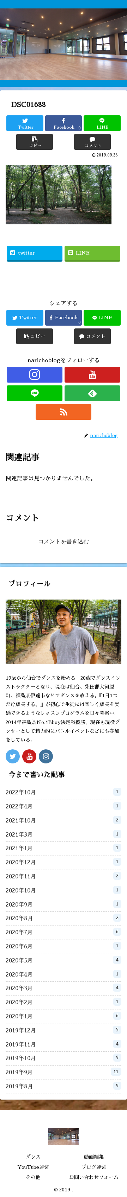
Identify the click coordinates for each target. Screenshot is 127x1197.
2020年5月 (62, 961)
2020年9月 (62, 905)
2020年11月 (62, 876)
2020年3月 (62, 988)
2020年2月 (62, 1002)
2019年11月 (62, 1045)
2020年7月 (62, 932)
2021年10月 (62, 821)
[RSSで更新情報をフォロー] (63, 412)
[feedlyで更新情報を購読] (92, 393)
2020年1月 (62, 1016)
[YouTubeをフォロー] (92, 375)
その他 (33, 1177)
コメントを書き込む (63, 541)
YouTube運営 (33, 1167)
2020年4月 (62, 975)
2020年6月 (62, 946)
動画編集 (94, 1156)
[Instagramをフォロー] (34, 375)
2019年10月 (62, 1058)
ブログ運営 (93, 1167)
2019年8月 (62, 1086)
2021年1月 (62, 848)
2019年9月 (62, 1072)
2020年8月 (62, 918)
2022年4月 (62, 806)
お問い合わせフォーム (94, 1177)
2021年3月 (62, 835)
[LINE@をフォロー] (34, 393)
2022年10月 (62, 792)
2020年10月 (62, 891)
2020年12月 (62, 862)
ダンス (33, 1156)
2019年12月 (62, 1030)
